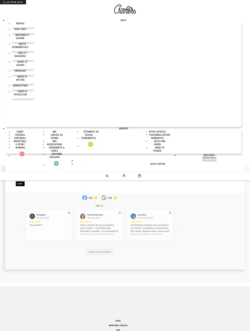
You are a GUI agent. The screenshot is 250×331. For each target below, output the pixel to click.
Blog (118, 321)
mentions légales (118, 325)
